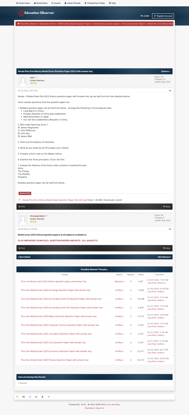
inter (32, 77)
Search (57, 3)
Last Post (151, 283)
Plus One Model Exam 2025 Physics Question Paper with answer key (54, 360)
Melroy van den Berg (110, 404)
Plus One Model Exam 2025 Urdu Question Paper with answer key (53, 342)
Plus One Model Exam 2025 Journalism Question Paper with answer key (56, 333)
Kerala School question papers (107, 24)
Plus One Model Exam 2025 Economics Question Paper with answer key (56, 351)
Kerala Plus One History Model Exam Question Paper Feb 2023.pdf (55, 200)
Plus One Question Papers (134, 24)
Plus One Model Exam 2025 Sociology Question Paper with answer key (55, 290)
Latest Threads (73, 3)
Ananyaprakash (37, 216)
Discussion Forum (47, 24)
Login (146, 16)
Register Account (164, 16)
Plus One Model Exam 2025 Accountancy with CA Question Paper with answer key (61, 299)
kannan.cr (119, 281)
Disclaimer (89, 408)
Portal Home (41, 3)
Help (113, 3)
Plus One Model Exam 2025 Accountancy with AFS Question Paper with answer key (62, 307)
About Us (100, 408)
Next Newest (164, 257)
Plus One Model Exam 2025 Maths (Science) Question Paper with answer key (59, 316)
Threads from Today (96, 3)
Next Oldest (24, 257)
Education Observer (29, 24)
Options (165, 71)
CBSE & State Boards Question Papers (74, 24)
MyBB (83, 404)
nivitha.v (119, 290)
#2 (170, 229)
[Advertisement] (94, 48)
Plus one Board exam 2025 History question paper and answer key (53, 281)
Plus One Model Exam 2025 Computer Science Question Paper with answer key (60, 325)
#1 (170, 90)
